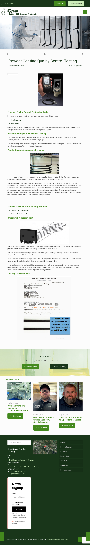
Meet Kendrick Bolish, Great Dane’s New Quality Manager (43, 419)
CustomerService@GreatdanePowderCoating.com (24, 467)
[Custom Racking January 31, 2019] (88, 536)
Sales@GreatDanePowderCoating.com (20, 460)
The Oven (63, 461)
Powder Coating (66, 447)
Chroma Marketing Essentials (58, 539)
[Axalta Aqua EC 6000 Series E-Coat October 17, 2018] (2, 536)
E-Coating (63, 451)
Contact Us (64, 465)
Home (62, 442)
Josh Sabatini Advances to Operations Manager (70, 418)
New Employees (66, 470)
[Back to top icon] (80, 539)
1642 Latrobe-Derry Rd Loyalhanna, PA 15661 (17, 473)
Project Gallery (65, 456)
